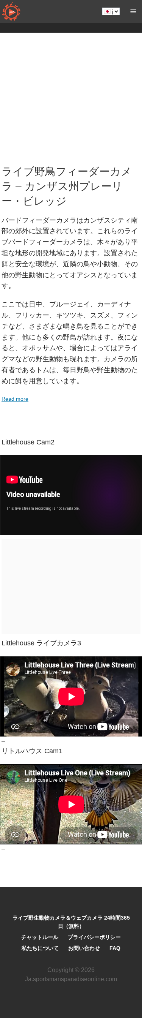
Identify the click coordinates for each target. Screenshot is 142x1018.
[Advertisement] (71, 100)
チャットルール (39, 937)
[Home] (11, 11)
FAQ (114, 948)
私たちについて (40, 948)
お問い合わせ (84, 948)
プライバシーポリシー (94, 937)
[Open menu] (133, 11)
